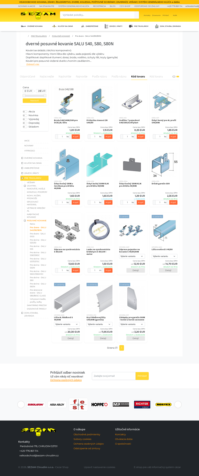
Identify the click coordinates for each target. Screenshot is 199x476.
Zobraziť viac (32, 64)
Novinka (33, 115)
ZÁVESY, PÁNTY (115, 26)
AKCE (27, 140)
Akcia (32, 111)
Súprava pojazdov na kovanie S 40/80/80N (129, 250)
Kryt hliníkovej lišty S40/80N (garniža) (96, 318)
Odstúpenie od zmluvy (87, 448)
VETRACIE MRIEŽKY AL (36, 209)
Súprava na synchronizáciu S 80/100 (67, 250)
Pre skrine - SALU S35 (38, 247)
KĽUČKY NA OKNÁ (65, 26)
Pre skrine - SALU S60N (38, 285)
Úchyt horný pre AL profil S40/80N (164, 121)
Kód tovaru (138, 76)
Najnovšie (81, 76)
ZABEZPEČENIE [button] (31, 168)
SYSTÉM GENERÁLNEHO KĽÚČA (73, 6)
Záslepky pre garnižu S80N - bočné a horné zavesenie (132, 318)
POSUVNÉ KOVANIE (61, 36)
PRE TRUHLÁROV (141, 26)
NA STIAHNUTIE (46, 6)
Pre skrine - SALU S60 (38, 279)
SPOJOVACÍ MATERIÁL (32, 203)
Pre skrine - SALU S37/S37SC (38, 260)
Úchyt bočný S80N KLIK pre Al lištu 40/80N (98, 184)
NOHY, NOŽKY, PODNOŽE (34, 197)
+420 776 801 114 (174, 6)
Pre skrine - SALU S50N (38, 266)
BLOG (113, 6)
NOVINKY (28, 145)
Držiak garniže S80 (161, 183)
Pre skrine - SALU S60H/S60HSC (38, 272)
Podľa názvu (99, 76)
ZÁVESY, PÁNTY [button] (31, 173)
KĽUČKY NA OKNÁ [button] (33, 163)
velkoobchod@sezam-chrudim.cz (39, 455)
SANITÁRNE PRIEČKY (37, 305)
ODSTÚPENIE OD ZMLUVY (146, 6)
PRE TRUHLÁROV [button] (32, 178)
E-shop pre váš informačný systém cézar (157, 467)
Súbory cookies (82, 439)
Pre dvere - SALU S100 (38, 235)
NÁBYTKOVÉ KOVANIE (33, 215)
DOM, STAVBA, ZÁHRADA (170, 26)
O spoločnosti (123, 443)
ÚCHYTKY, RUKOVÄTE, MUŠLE (36, 187)
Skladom (34, 126)
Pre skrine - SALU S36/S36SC (38, 253)
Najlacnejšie (47, 76)
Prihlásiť (142, 376)
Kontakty (120, 434)
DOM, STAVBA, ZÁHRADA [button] (31, 314)
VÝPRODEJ (29, 150)
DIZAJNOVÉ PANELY (36, 309)
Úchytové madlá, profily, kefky (38, 300)
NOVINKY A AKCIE (26, 6)
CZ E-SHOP (125, 6)
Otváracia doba (123, 439)
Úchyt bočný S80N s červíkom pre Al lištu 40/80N (64, 186)
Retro (32, 224)
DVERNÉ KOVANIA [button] (33, 158)
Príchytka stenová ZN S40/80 (97, 121)
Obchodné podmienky (87, 434)
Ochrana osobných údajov (66, 380)
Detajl (136, 270)
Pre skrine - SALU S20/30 (38, 241)
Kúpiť (76, 136)
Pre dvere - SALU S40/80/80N (88, 36)
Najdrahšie (65, 76)
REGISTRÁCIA (99, 6)
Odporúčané (27, 76)
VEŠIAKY (31, 182)
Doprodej (34, 123)
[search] (136, 15)
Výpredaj (34, 119)
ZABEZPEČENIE (92, 26)
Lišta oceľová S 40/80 (162, 249)
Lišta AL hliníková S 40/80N (63, 318)
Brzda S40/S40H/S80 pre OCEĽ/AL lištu (66, 121)
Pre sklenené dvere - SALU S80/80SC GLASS (38, 293)
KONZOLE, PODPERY (37, 192)
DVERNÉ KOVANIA (35, 26)
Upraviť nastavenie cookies (99, 467)
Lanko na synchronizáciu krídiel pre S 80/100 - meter (98, 251)
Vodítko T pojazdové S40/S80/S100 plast (129, 121)
